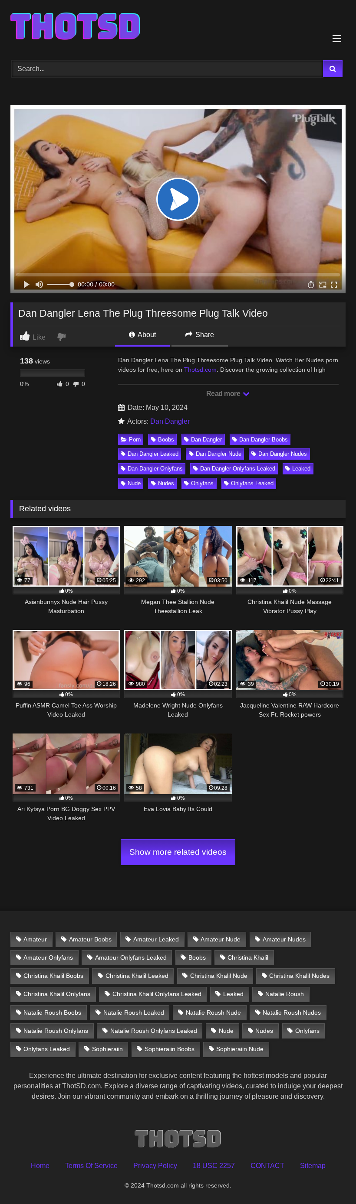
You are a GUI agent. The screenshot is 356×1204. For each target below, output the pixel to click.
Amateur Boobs (90, 939)
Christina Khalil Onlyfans (56, 993)
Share (204, 334)
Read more (224, 393)
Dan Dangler (170, 421)
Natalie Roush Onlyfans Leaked (153, 1030)
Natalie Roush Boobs (52, 1012)
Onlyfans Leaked (252, 483)
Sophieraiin (107, 1048)
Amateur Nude (221, 939)
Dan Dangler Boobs (263, 439)
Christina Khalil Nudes (299, 975)
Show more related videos (178, 852)
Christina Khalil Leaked (136, 975)
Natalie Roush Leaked (133, 1012)
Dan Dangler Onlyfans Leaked (237, 468)
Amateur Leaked (156, 939)
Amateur (35, 939)
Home (40, 1165)
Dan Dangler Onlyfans (155, 468)
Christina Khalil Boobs (53, 975)
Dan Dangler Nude (218, 454)
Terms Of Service (91, 1165)
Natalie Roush (284, 993)
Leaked (301, 468)
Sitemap (313, 1165)
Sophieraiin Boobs (169, 1048)
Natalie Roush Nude (213, 1012)
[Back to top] (329, 1178)
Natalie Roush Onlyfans (55, 1030)
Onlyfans (202, 483)
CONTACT (267, 1165)
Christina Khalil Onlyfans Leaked (156, 993)
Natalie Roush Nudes (292, 1012)
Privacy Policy (155, 1165)
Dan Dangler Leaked (153, 454)
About (146, 334)
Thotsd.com (200, 369)
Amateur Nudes (284, 939)
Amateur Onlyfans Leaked (131, 957)
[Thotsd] (178, 27)
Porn (135, 439)
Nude (134, 483)
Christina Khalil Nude (218, 975)
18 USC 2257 (214, 1165)
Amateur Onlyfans (48, 957)
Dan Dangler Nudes (282, 454)
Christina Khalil (247, 957)
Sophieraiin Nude (240, 1048)
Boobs (166, 439)
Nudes (166, 483)
